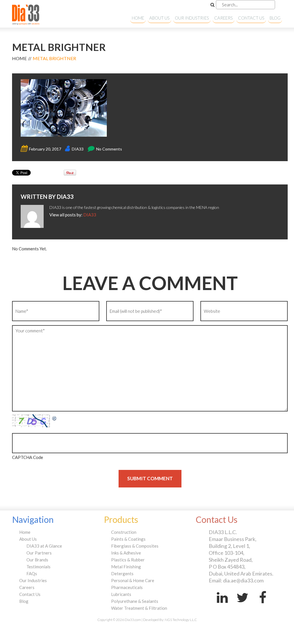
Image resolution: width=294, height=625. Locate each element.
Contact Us (251, 17)
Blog (275, 17)
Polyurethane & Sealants (134, 601)
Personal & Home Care (132, 580)
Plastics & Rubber (128, 559)
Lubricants (121, 594)
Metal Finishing (126, 566)
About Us (159, 17)
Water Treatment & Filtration (139, 608)
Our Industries (192, 17)
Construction (123, 532)
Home (138, 17)
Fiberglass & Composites (134, 545)
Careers (223, 17)
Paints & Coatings (128, 539)
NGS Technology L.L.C (181, 620)
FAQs (31, 573)
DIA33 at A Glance (44, 545)
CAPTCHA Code (27, 457)
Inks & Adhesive (126, 552)
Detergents (122, 573)
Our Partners (39, 552)
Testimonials (38, 566)
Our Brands (37, 559)
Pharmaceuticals (127, 587)
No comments (109, 148)
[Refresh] (54, 417)
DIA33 (78, 148)
